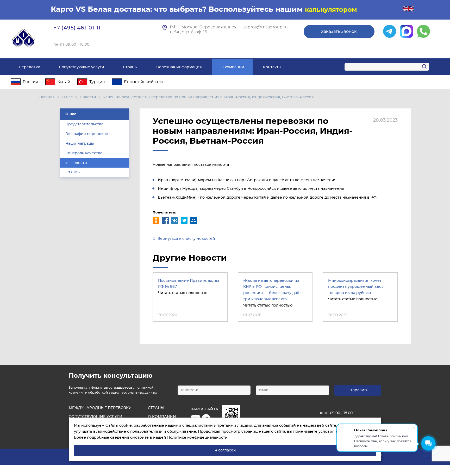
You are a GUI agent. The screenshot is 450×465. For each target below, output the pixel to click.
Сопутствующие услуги (81, 67)
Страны (130, 67)
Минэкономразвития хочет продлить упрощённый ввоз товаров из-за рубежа (356, 287)
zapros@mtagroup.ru (265, 27)
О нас (67, 97)
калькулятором (331, 10)
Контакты (272, 67)
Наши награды (79, 143)
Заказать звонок (339, 31)
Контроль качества (83, 153)
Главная (47, 97)
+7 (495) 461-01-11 (77, 27)
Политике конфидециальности (197, 437)
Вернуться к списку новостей (186, 239)
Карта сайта (204, 409)
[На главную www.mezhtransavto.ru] (23, 38)
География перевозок (86, 134)
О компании (232, 67)
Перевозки (29, 67)
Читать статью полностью (182, 293)
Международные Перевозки (100, 408)
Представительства (84, 124)
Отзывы (72, 172)
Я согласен (225, 450)
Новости (88, 97)
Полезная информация (179, 67)
